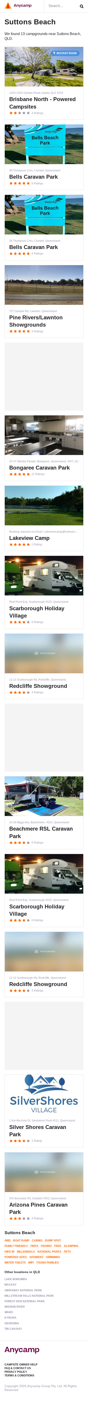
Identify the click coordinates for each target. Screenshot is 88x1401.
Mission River (15, 1306)
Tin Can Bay (13, 1328)
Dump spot (53, 1240)
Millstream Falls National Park (29, 1295)
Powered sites (16, 1257)
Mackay (10, 1284)
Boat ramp (21, 1240)
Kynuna (10, 1317)
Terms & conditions (19, 1375)
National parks (49, 1251)
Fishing (46, 1246)
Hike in (9, 1251)
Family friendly (16, 1246)
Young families (47, 1262)
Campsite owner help (21, 1364)
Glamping (71, 1246)
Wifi (31, 1262)
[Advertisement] (44, 377)
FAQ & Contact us (18, 1368)
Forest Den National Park (25, 1301)
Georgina (12, 1323)
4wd (8, 1240)
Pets (67, 1251)
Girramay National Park (23, 1290)
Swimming (53, 1257)
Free (57, 1246)
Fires (34, 1246)
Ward (9, 1312)
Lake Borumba (16, 1279)
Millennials (26, 1251)
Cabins (37, 1240)
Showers (36, 1257)
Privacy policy (16, 1371)
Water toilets (15, 1262)
